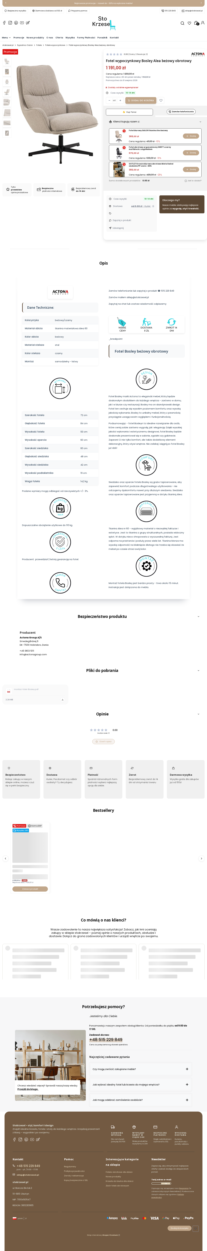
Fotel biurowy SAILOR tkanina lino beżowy (148, 130)
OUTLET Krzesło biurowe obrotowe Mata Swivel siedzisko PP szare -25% (151, 165)
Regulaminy (70, 1166)
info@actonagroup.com (33, 654)
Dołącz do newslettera (165, 1183)
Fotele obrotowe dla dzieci (119, 1172)
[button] (161, 100)
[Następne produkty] (202, 858)
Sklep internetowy (102, 1235)
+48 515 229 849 (105, 1039)
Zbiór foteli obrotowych (117, 1185)
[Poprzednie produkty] (5, 858)
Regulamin (184, 1188)
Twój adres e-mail (161, 1179)
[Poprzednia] (5, 3)
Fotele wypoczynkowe (55, 45)
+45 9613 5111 (27, 650)
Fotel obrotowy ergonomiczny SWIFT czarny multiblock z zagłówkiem (150, 148)
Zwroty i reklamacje (74, 1175)
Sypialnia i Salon (25, 45)
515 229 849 (170, 10)
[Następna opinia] (202, 956)
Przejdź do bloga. (28, 1089)
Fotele (39, 45)
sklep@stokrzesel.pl (194, 10)
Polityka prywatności (74, 1171)
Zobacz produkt (30, 889)
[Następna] (201, 3)
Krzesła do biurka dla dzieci (119, 1181)
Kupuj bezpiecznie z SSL (76, 1180)
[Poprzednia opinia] (5, 956)
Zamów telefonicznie (183, 111)
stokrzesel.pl (7, 45)
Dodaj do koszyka (142, 100)
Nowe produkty (113, 1176)
